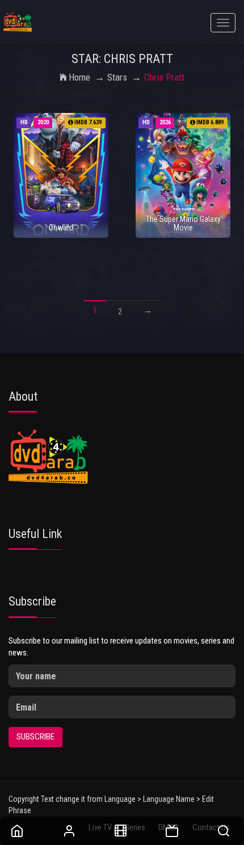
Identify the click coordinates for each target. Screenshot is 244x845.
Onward (61, 227)
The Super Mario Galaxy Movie (183, 223)
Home (79, 77)
